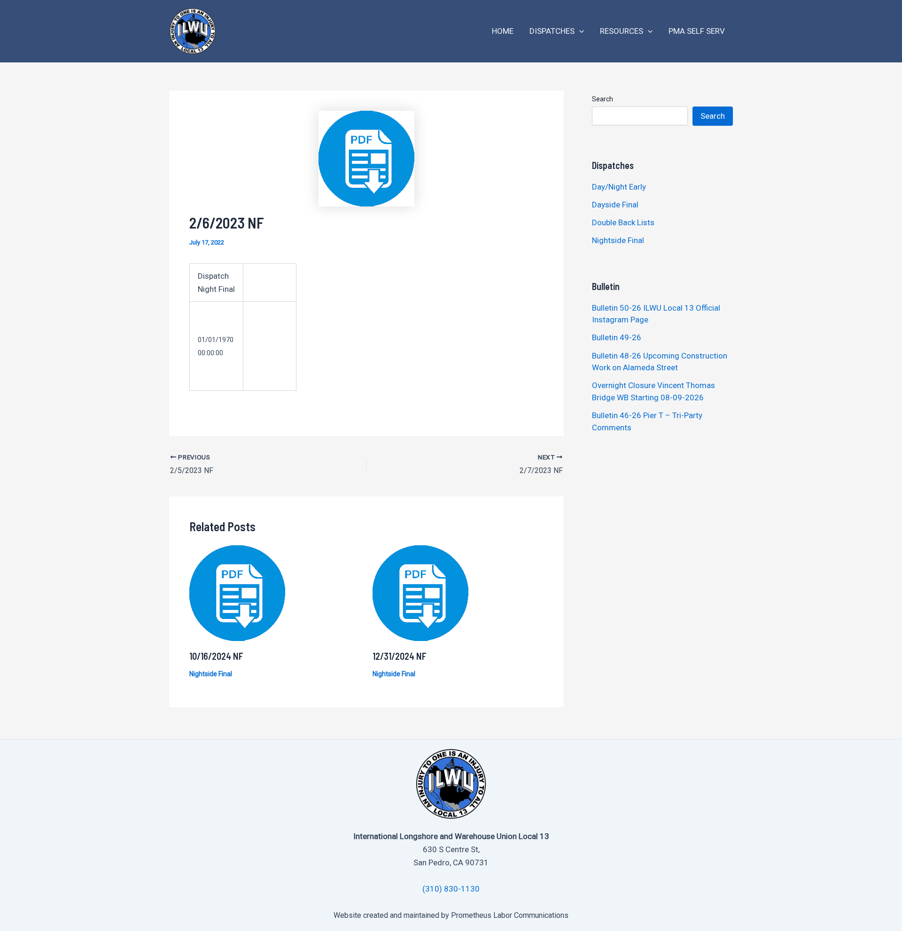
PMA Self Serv (697, 31)
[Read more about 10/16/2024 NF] (237, 592)
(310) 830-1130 (451, 888)
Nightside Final (210, 674)
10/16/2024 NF (216, 656)
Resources (621, 31)
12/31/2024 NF (400, 656)
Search (602, 99)
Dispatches (552, 31)
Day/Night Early (619, 186)
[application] (579, 31)
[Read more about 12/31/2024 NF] (420, 592)
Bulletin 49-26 (616, 337)
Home (502, 31)
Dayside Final (615, 204)
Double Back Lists (624, 222)
